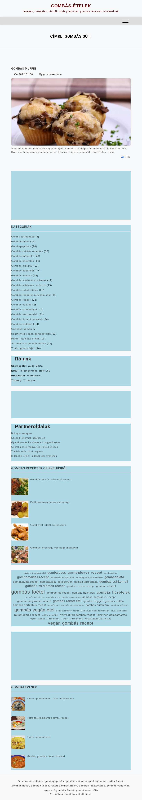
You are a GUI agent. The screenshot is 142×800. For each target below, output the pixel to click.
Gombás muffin (23, 68)
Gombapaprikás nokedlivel (89, 577)
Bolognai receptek (21, 433)
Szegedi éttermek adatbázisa (28, 438)
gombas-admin (52, 74)
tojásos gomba (37, 619)
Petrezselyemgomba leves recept (48, 717)
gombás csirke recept (80, 586)
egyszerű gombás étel (35, 573)
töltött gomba (53, 619)
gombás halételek (83, 592)
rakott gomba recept (27, 615)
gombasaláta (114, 577)
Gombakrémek (20, 241)
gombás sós (54, 605)
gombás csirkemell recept (45, 586)
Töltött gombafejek (23, 348)
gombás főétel (28, 592)
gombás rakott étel (67, 601)
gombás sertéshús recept (29, 605)
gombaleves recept (85, 572)
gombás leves (53, 597)
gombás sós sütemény (72, 605)
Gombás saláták (21, 304)
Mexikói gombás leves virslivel (46, 756)
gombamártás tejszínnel (62, 577)
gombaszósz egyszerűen (56, 581)
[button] (125, 22)
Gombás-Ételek (71, 5)
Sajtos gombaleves (39, 737)
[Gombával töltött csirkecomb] (20, 532)
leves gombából (119, 611)
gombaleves (56, 572)
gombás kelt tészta (35, 597)
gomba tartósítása (86, 581)
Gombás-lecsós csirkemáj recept (50, 479)
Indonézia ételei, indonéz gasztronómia (34, 456)
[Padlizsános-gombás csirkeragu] (20, 509)
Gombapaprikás (21, 246)
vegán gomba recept (98, 618)
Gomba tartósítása (23, 236)
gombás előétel (106, 586)
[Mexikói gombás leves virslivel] (18, 762)
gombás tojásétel (119, 605)
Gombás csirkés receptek (27, 251)
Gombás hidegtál (22, 265)
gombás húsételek (113, 592)
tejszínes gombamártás (112, 615)
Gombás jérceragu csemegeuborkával (54, 547)
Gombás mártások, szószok (28, 285)
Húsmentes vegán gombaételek (31, 333)
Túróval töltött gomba (72, 619)
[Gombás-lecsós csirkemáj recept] (20, 486)
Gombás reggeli (21, 299)
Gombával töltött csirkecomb (48, 525)
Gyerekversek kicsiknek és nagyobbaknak (35, 442)
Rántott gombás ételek (25, 338)
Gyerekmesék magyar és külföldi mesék (34, 447)
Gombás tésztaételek (24, 314)
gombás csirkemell (113, 581)
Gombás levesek (21, 275)
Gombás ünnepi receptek (27, 319)
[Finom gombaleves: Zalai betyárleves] (18, 704)
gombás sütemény (97, 605)
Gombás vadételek (23, 324)
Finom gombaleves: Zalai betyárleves (50, 698)
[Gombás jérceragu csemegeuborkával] (20, 554)
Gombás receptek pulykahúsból (31, 294)
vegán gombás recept (70, 623)
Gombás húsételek (23, 270)
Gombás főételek (22, 256)
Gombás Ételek (62, 794)
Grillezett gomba (21, 328)
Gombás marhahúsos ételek (28, 280)
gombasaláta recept (25, 581)
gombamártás (111, 573)
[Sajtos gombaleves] (18, 742)
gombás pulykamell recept (34, 601)
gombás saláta (114, 601)
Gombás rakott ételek (24, 290)
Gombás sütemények (24, 309)
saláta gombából (50, 615)
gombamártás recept (33, 577)
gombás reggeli (93, 601)
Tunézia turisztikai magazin (27, 451)
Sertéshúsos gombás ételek (28, 343)
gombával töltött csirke (67, 611)
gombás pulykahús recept (99, 597)
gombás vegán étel (34, 609)
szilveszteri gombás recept (77, 615)
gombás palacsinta (71, 597)
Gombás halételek (22, 260)
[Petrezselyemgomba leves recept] (18, 723)
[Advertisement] (71, 195)
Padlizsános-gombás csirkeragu (50, 502)
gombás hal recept (58, 592)
